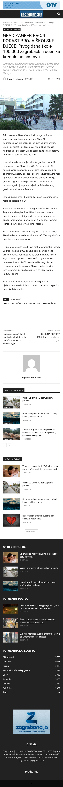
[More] (42, 86)
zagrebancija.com (16, 79)
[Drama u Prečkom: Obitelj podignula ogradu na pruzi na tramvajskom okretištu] (10, 609)
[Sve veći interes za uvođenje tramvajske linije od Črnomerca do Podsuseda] (10, 637)
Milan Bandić (16, 299)
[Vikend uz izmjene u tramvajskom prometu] (11, 403)
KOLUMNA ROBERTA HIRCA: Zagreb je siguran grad (48, 337)
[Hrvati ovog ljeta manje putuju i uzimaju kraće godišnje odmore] (11, 418)
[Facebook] (15, 86)
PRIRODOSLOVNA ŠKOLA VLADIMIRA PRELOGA (22, 303)
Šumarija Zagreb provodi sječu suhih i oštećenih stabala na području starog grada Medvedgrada (39, 432)
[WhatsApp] (35, 86)
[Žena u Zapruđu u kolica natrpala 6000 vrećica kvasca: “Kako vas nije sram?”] (10, 623)
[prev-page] (5, 445)
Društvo (17, 29)
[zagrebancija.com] (5, 78)
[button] (5, 14)
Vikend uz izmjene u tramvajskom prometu (39, 568)
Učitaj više (30, 531)
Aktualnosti (18, 22)
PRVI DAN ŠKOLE (49, 303)
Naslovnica (7, 22)
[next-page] (9, 445)
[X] (22, 86)
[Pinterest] (29, 86)
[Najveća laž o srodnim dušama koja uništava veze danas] (11, 520)
